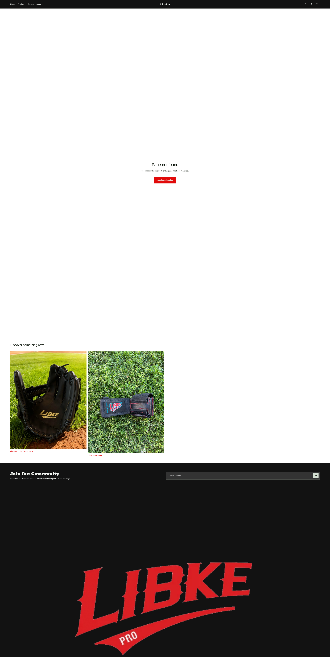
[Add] (82, 445)
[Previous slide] (14, 400)
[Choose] (160, 449)
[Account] (311, 4)
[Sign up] (316, 475)
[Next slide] (82, 400)
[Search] (306, 4)
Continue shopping (165, 180)
